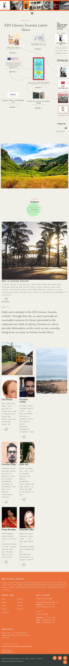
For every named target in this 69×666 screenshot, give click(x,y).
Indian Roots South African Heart (38, 83)
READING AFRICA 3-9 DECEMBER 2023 (13, 101)
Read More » (13, 53)
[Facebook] (55, 658)
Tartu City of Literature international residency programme (13, 65)
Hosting (12, 661)
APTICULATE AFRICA (13, 48)
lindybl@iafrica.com (48, 620)
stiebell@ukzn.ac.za (48, 622)
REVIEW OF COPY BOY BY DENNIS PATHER (38, 102)
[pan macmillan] (63, 90)
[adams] (63, 103)
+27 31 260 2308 (49, 617)
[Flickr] (60, 658)
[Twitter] (65, 658)
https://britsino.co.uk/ (18, 589)
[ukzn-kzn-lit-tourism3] (63, 78)
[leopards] (63, 116)
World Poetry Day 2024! (38, 44)
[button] (32, 13)
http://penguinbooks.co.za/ (45, 607)
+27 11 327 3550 (49, 604)
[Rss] (65, 662)
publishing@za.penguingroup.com (47, 602)
